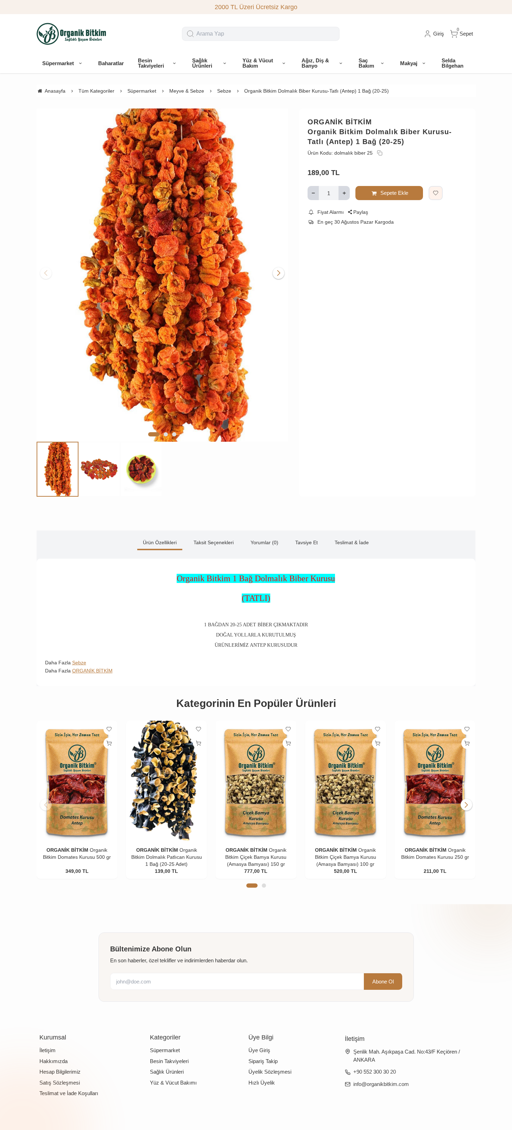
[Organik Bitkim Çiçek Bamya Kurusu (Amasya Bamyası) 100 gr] (345, 781)
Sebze (79, 662)
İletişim (47, 1050)
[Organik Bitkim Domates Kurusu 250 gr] (434, 781)
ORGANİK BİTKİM (340, 122)
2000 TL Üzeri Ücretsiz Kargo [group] (256, 7)
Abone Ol (383, 981)
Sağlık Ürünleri (167, 1072)
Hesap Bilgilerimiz (60, 1072)
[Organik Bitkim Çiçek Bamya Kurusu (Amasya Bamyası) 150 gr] (255, 781)
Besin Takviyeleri (169, 1061)
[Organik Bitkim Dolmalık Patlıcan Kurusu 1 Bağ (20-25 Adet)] (166, 781)
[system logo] (72, 34)
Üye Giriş (259, 1050)
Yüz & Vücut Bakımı (173, 1083)
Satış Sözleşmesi (59, 1083)
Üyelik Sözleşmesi (269, 1072)
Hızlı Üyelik (261, 1083)
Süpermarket (165, 1050)
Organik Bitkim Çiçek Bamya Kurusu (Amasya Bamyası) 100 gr (345, 857)
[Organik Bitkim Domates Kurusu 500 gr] (77, 781)
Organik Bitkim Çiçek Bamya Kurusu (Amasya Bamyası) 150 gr (255, 857)
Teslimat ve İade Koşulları (68, 1093)
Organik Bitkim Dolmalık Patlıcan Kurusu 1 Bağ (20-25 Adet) (166, 857)
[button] (153, 434)
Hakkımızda (53, 1061)
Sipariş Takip (263, 1061)
